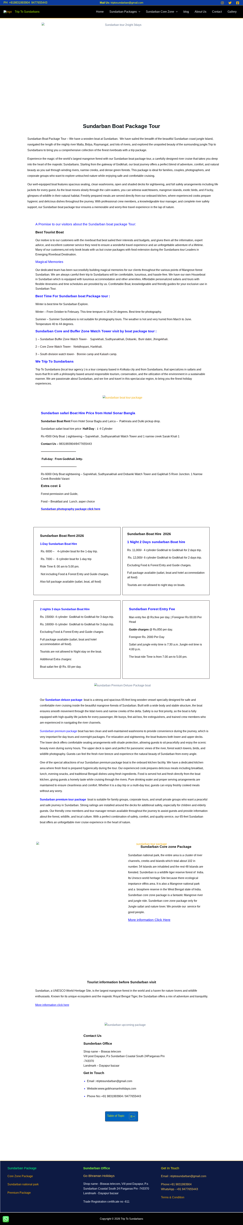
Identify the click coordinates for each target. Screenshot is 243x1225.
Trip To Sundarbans (27, 11)
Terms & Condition (172, 1197)
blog (186, 11)
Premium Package (19, 1192)
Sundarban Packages (123, 11)
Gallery (232, 11)
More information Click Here (149, 920)
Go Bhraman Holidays (99, 1176)
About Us (200, 11)
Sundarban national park (23, 1184)
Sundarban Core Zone (160, 11)
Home (100, 11)
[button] (138, 11)
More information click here (52, 1004)
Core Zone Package (20, 1176)
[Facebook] (237, 2)
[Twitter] (230, 2)
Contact (217, 11)
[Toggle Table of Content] (130, 1116)
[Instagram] (222, 2)
